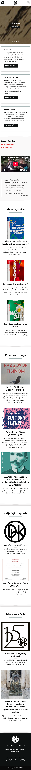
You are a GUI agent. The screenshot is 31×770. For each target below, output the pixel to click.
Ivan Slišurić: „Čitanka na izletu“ (15, 325)
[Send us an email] (15, 759)
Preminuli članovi (6, 147)
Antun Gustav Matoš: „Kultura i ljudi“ (15, 433)
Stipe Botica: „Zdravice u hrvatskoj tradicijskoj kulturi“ (15, 242)
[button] (2, 3)
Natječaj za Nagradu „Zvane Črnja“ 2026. (15, 584)
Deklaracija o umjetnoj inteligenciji (15, 655)
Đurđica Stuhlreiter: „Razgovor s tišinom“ (15, 388)
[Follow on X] (11, 759)
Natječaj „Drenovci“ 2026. (15, 545)
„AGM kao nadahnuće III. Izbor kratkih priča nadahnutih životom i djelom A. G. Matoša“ (15, 480)
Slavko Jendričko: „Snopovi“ (15, 284)
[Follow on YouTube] (23, 759)
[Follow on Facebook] (8, 759)
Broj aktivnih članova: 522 (9, 144)
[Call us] (19, 759)
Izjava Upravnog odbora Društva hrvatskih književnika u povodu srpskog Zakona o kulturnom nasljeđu (15, 706)
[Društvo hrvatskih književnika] (15, 3)
